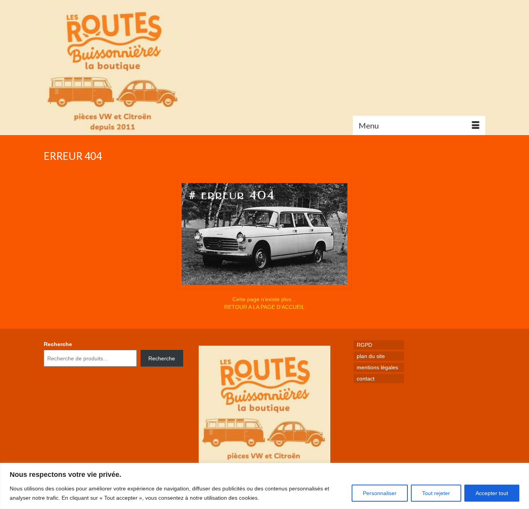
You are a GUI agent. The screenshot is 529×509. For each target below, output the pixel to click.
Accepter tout (492, 493)
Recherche (58, 344)
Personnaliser (380, 493)
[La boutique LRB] (113, 67)
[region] (264, 486)
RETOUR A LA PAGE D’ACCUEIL (264, 307)
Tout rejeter (436, 493)
